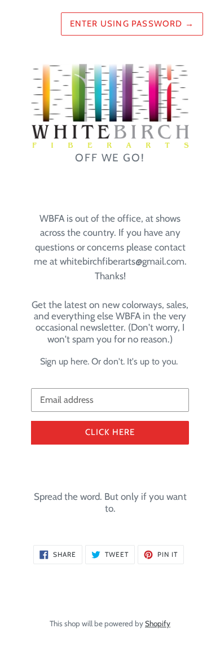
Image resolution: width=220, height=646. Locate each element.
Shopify (157, 623)
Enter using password (132, 24)
